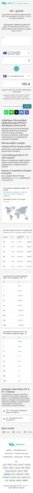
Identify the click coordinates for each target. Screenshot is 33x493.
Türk (6, 480)
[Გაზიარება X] (16, 112)
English (5, 468)
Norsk (13, 474)
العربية (4, 465)
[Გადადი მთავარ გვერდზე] (8, 3)
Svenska (24, 477)
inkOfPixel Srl (25, 486)
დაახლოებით (9, 453)
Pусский (13, 477)
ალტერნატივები (8, 457)
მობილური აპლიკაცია (23, 3)
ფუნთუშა (9, 450)
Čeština (10, 465)
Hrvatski (27, 468)
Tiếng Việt (12, 480)
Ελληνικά (27, 465)
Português (6, 477)
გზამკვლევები (18, 457)
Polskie (27, 474)
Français (17, 468)
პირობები (27, 457)
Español (11, 468)
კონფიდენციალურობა (20, 450)
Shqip (18, 477)
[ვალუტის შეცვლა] (16, 69)
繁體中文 (25, 480)
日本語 (26, 471)
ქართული (7, 474)
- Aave (6, 432)
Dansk (15, 465)
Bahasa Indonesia (11, 471)
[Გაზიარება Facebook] (21, 112)
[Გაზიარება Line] (11, 112)
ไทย (29, 477)
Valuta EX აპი (16, 178)
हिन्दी (23, 468)
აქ (13, 164)
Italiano (20, 471)
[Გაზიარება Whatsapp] (6, 112)
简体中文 (19, 480)
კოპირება (27, 106)
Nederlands (19, 474)
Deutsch (20, 465)
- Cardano (16, 432)
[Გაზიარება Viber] (27, 112)
